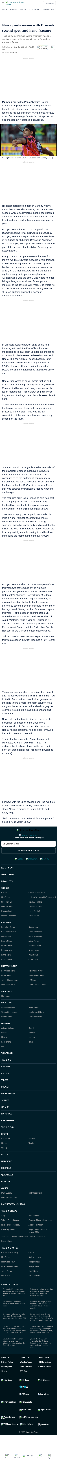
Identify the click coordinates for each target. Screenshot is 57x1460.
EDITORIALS (6, 1124)
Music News (6, 986)
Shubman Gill (6, 913)
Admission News (8, 1018)
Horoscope (5, 1007)
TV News (32, 991)
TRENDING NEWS (9, 1222)
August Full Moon (35, 1235)
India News (34, 9)
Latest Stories (9, 1295)
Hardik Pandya (7, 917)
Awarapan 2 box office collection (14, 1247)
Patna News (6, 965)
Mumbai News (7, 961)
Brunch (31, 1039)
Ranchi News (6, 970)
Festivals (31, 1043)
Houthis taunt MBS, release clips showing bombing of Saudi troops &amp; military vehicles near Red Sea (41, 1340)
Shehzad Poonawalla (36, 1247)
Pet (2, 1057)
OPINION (5, 1118)
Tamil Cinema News (36, 986)
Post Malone (33, 1226)
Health (4, 1048)
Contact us (24, 1368)
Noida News (33, 961)
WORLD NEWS (7, 885)
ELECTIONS (6, 1179)
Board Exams (33, 1018)
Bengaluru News (8, 938)
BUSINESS (5, 1077)
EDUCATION (6, 1013)
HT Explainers (34, 1286)
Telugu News (6, 1282)
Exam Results (6, 1027)
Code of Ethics (44, 1377)
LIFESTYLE (5, 1034)
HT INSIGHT (6, 1172)
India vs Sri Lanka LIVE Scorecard (42, 908)
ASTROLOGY (6, 1002)
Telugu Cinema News (9, 991)
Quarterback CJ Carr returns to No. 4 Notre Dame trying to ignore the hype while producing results (40, 1353)
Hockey (4, 1154)
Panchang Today (8, 1240)
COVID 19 (5, 1192)
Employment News (36, 1023)
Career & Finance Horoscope (40, 1231)
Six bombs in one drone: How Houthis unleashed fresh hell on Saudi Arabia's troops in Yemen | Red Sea (41, 1327)
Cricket (23, 9)
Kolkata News (6, 956)
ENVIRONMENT (8, 1104)
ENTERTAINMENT (9, 977)
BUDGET (5, 1097)
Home (4, 9)
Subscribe (49, 3)
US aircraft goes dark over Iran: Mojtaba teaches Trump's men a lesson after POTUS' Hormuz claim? (14, 1340)
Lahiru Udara (33, 926)
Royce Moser (6, 1252)
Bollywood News (8, 981)
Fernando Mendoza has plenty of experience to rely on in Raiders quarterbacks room (14, 1303)
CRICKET (5, 899)
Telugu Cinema (34, 1272)
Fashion (4, 1043)
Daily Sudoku (6, 1204)
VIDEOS (4, 1091)
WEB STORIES (7, 1064)
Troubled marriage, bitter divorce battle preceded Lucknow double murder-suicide (40, 1315)
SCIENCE (5, 1111)
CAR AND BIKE (7, 1131)
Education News (35, 1027)
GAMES (4, 1199)
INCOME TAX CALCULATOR (13, 1215)
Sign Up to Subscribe (28, 861)
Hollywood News (35, 981)
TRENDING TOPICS (9, 1259)
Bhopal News (33, 938)
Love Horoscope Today (10, 1235)
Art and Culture (7, 1039)
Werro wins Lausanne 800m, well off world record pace (14, 1314)
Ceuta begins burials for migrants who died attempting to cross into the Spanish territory (14, 1352)
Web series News (8, 995)
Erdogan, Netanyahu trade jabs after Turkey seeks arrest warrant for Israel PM (14, 1326)
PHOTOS (5, 1084)
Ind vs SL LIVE (34, 922)
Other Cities (33, 970)
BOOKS (4, 1165)
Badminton (5, 1149)
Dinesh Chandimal (8, 926)
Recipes (31, 1048)
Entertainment (48, 9)
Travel (30, 1052)
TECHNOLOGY (7, 1138)
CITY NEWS (6, 933)
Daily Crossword (35, 1204)
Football (31, 1149)
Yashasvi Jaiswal (34, 917)
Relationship (6, 1052)
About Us (5, 1368)
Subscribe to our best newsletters (28, 848)
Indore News (6, 952)
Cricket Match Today (36, 903)
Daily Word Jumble (9, 1208)
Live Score (5, 908)
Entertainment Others (37, 995)
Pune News (33, 965)
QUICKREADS (7, 1185)
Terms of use (43, 1368)
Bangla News (33, 1277)
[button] (3, 3)
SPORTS (4, 1145)
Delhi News (6, 947)
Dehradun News (35, 942)
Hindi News (33, 1282)
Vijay (3, 1226)
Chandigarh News (8, 942)
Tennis (31, 1154)
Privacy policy (7, 1373)
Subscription (6, 1377)
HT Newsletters (44, 1373)
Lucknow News (34, 956)
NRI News (5, 1286)
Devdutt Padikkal (35, 913)
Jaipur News (33, 952)
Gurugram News (35, 947)
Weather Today (26, 1373)
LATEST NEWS (7, 878)
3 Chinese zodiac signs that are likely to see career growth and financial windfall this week (41, 1303)
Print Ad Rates (26, 1377)
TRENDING (6, 1071)
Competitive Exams (9, 1023)
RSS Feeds (24, 1382)
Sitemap (4, 1382)
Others (4, 1158)
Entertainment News (9, 1277)
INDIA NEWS (7, 892)
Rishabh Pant (6, 922)
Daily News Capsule (11, 854)
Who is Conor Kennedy (10, 1231)
